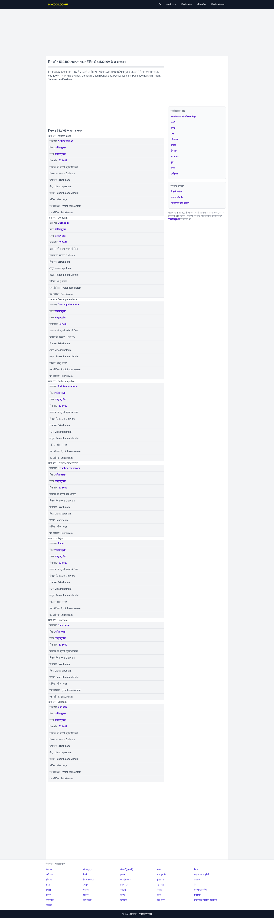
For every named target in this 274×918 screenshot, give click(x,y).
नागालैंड (123, 890)
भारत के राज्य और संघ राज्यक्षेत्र (183, 116)
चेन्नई (173, 128)
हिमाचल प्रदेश (88, 879)
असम (159, 869)
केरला (48, 884)
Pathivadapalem (67, 386)
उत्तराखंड (123, 900)
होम (160, 4)
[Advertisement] (137, 31)
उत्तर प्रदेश (87, 900)
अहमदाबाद (175, 156)
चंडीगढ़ (122, 895)
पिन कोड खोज (176, 191)
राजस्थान (197, 895)
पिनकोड (133, 914)
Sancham (63, 625)
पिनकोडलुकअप (174, 219)
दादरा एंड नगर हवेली (201, 874)
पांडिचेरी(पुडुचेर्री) (126, 869)
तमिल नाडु (50, 900)
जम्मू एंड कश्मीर (125, 879)
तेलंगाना (49, 869)
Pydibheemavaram (69, 468)
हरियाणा (49, 879)
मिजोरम (85, 890)
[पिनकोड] (58, 4)
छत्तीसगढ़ (49, 874)
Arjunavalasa (65, 140)
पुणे (172, 162)
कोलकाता (174, 139)
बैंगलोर (173, 145)
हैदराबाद (174, 150)
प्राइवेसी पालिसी (145, 914)
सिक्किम (49, 905)
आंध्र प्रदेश (60, 153)
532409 (63, 160)
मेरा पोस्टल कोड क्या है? (180, 203)
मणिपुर (48, 890)
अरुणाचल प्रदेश (200, 890)
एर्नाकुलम (174, 173)
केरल (173, 168)
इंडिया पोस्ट (201, 4)
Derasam (63, 222)
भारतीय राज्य (171, 4)
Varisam (63, 706)
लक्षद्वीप (85, 884)
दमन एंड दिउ (161, 874)
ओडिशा (85, 895)
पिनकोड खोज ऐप (218, 4)
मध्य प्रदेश (124, 884)
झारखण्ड (160, 879)
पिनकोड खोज (186, 4)
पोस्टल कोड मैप (177, 197)
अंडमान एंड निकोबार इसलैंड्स (205, 900)
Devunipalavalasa (68, 304)
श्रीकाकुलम (60, 147)
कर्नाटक (197, 879)
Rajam (61, 543)
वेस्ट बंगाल (161, 900)
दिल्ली (173, 122)
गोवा (195, 884)
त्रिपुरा (159, 890)
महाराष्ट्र (160, 884)
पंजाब (159, 895)
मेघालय (48, 895)
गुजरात (122, 874)
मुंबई (172, 133)
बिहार (196, 869)
